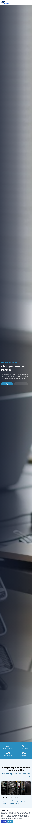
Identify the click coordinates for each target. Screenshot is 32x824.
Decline (4, 821)
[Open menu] (29, 2)
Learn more (5, 806)
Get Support (7, 384)
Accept (10, 821)
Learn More (19, 384)
